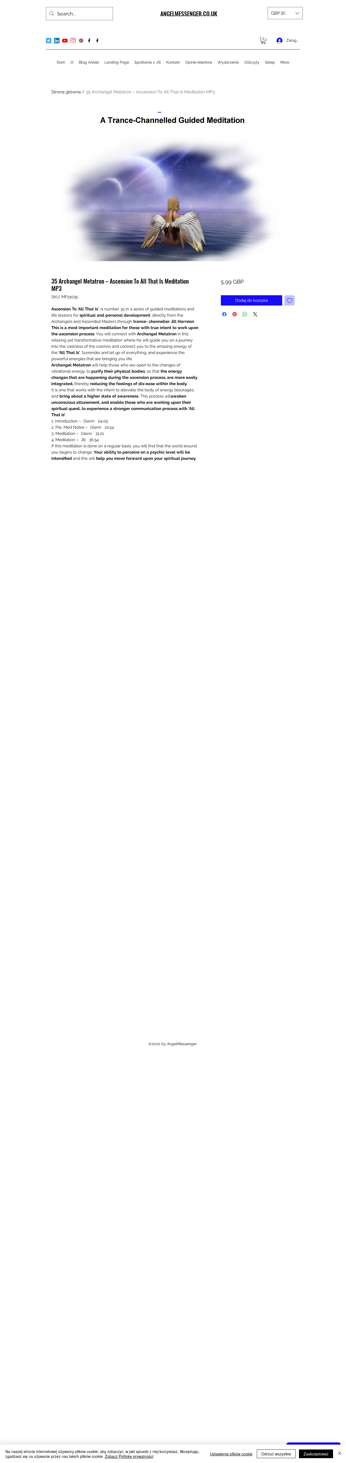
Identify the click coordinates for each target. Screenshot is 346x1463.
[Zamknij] (339, 1454)
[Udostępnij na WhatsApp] (245, 314)
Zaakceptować (316, 1454)
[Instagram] (73, 40)
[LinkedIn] (56, 40)
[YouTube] (65, 40)
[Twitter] (48, 40)
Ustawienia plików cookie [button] (231, 1454)
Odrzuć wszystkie (276, 1454)
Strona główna (66, 91)
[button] (285, 13)
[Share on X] (255, 314)
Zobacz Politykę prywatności (129, 1456)
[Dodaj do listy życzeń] (289, 300)
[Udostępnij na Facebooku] (224, 314)
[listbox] (285, 13)
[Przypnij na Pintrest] (234, 314)
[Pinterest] (81, 40)
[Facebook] (89, 40)
